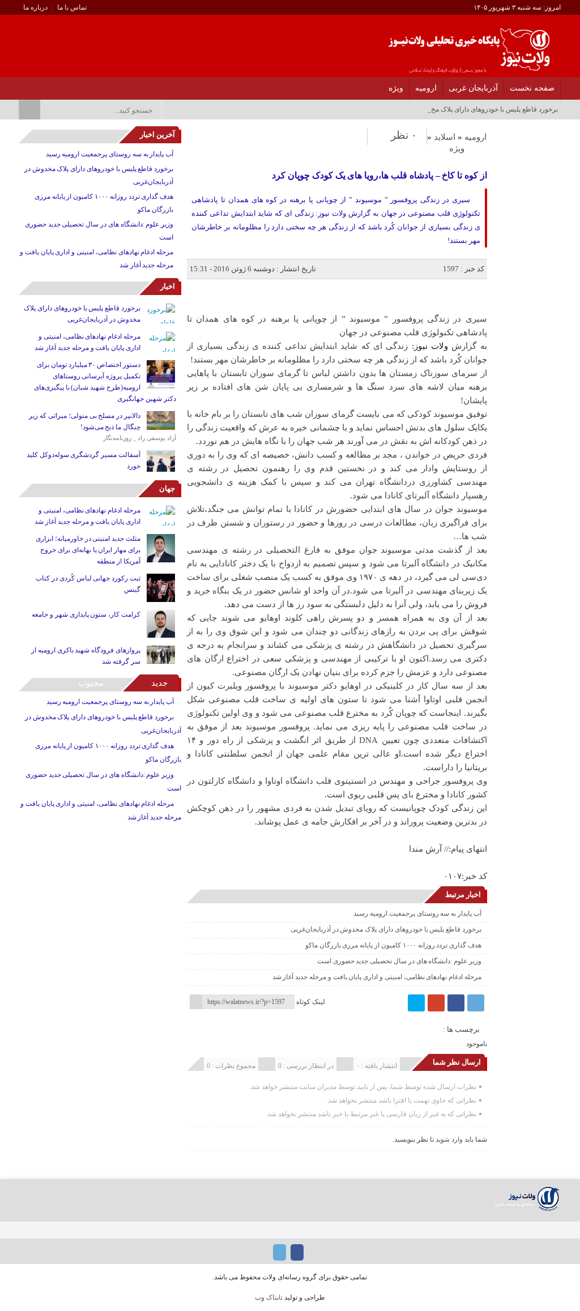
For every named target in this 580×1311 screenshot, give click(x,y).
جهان (167, 488)
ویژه (396, 88)
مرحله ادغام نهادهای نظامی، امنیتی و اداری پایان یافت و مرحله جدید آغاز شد (376, 977)
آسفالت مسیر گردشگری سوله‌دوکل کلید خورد (83, 460)
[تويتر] (416, 1002)
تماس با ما (72, 7)
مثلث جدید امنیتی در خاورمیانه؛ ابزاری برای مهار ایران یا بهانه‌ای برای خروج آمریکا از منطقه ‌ (88, 550)
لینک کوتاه (310, 1002)
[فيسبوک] (455, 1002)
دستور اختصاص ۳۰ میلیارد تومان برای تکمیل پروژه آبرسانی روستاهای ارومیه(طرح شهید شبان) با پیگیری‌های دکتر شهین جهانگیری (105, 382)
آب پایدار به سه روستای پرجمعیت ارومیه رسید (417, 913)
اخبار (167, 286)
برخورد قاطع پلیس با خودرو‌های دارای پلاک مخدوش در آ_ (479, 109)
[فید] (22, 85)
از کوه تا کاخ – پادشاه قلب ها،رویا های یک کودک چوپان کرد (379, 175)
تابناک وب (269, 1297)
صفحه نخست (532, 88)
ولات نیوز (431, 346)
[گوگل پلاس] (436, 1002)
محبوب (91, 682)
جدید (159, 682)
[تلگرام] (51, 85)
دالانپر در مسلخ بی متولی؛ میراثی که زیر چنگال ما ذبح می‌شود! (84, 421)
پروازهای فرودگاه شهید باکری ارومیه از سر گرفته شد (85, 655)
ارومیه (426, 88)
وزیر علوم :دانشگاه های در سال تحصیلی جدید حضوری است (399, 961)
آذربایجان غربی (473, 88)
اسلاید (444, 137)
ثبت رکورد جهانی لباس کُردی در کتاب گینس (88, 583)
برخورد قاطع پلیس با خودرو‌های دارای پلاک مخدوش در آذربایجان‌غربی (386, 929)
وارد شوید (449, 1139)
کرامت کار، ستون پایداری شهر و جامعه (86, 614)
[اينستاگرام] (36, 85)
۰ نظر (404, 135)
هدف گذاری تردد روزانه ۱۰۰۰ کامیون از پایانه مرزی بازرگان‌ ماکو (393, 945)
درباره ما (35, 7)
